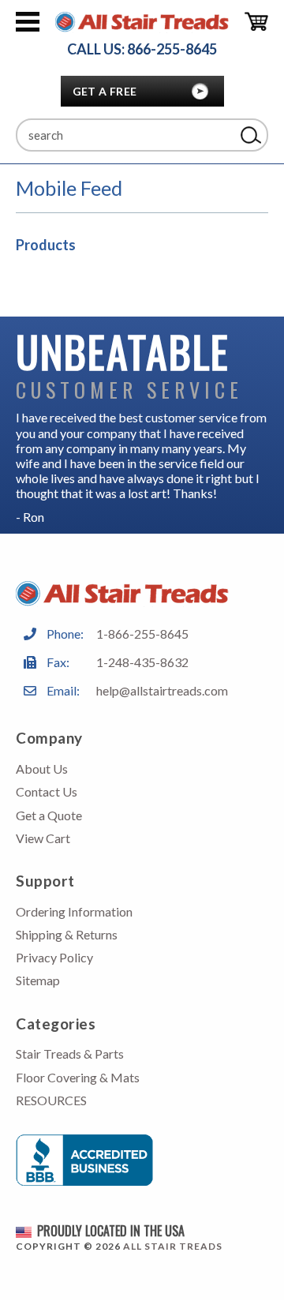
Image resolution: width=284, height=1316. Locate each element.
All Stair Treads (172, 1246)
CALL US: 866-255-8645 (142, 49)
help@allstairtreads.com (162, 690)
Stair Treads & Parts (70, 1053)
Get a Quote (49, 815)
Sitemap (38, 980)
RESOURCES (51, 1100)
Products (46, 244)
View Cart (43, 837)
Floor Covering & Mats (78, 1077)
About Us (42, 768)
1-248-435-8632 (142, 661)
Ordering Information (74, 911)
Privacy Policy (54, 957)
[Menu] (27, 22)
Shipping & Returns (67, 934)
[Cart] (256, 22)
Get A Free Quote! (105, 95)
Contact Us (46, 791)
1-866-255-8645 (142, 633)
